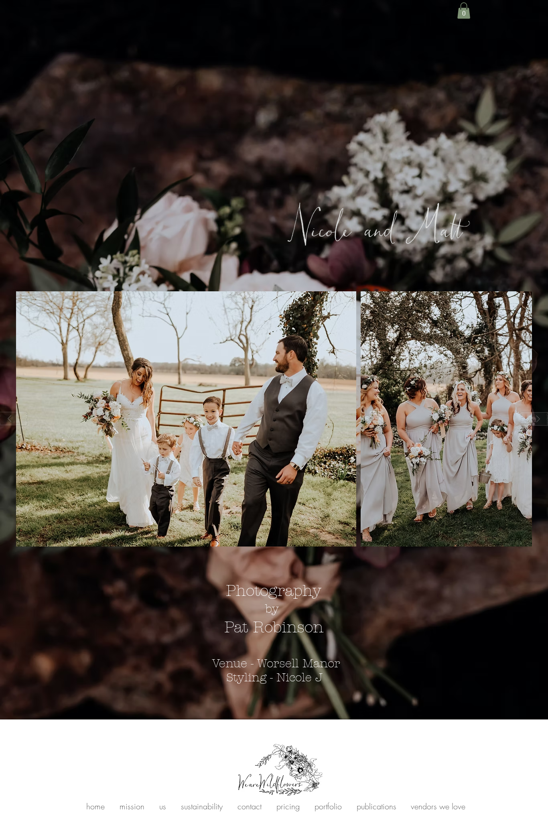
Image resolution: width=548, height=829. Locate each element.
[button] (464, 10)
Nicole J (301, 677)
